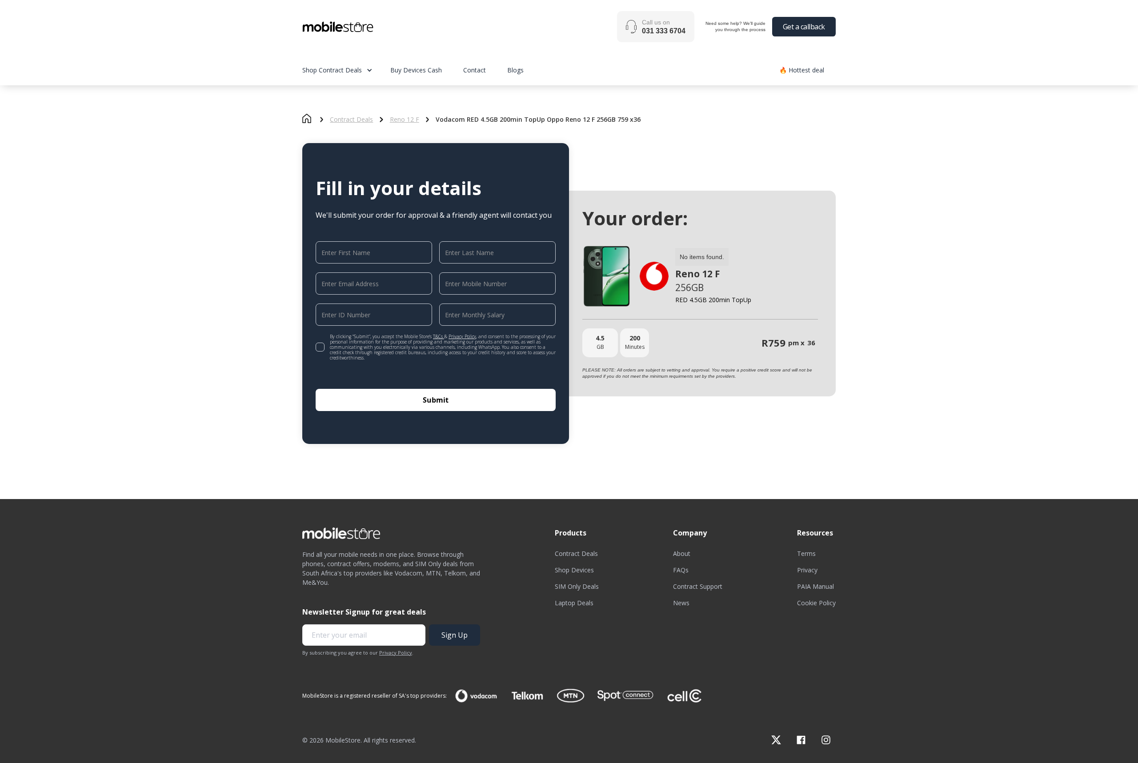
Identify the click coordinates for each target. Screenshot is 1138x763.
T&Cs (438, 336)
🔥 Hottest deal (801, 70)
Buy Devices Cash (416, 70)
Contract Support (697, 586)
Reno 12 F (404, 119)
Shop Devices (574, 570)
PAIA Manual (815, 586)
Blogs (515, 70)
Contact (474, 70)
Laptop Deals (574, 603)
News (681, 603)
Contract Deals (351, 119)
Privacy (807, 570)
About (681, 553)
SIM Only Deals (577, 586)
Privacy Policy (462, 336)
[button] (346, 70)
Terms (806, 553)
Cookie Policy (816, 603)
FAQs (681, 570)
